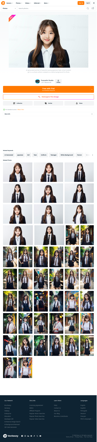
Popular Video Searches (36, 419)
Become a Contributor (61, 416)
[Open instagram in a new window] (25, 436)
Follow (57, 82)
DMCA (31, 408)
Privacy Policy (77, 437)
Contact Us (57, 408)
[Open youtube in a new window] (40, 436)
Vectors (8, 3)
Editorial (37, 3)
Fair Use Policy (87, 437)
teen (35, 155)
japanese (20, 155)
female (79, 155)
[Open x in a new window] (37, 436)
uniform (43, 155)
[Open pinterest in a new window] (31, 436)
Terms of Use (68, 437)
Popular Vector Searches (37, 413)
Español (81, 408)
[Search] (86, 8)
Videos (27, 3)
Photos (18, 3)
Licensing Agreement (36, 405)
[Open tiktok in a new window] (34, 436)
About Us (57, 411)
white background (67, 155)
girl (28, 155)
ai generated (9, 155)
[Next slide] (89, 155)
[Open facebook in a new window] (22, 436)
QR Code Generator (10, 427)
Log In (86, 3)
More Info (7, 114)
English (81, 405)
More (45, 3)
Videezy (6, 411)
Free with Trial (48, 89)
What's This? (20, 109)
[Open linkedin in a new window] (28, 436)
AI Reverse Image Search (12, 422)
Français (82, 416)
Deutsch (81, 413)
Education (7, 416)
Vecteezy (7, 408)
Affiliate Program (34, 411)
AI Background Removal (11, 424)
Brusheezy (7, 405)
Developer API (8, 419)
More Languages (84, 419)
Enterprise (7, 413)
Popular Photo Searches (36, 416)
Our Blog (56, 413)
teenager (54, 155)
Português (82, 411)
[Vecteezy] (3, 3)
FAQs (55, 405)
